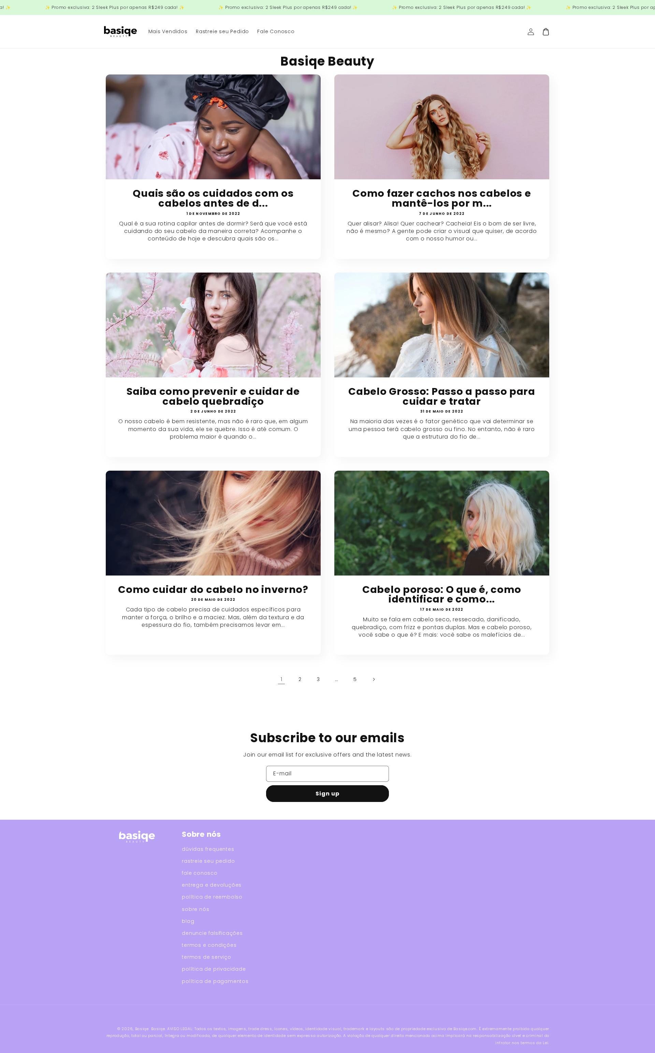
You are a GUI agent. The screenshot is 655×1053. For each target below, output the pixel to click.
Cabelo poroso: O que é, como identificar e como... (441, 595)
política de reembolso (212, 896)
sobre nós (195, 909)
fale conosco (200, 873)
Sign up (327, 794)
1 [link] (281, 679)
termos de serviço (206, 957)
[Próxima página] (373, 679)
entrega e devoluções (212, 885)
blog (188, 921)
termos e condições (209, 945)
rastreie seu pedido (208, 861)
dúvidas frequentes (208, 849)
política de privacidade (214, 969)
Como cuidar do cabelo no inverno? (213, 590)
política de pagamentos (215, 981)
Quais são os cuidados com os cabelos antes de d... (213, 198)
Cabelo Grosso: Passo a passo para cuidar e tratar (441, 396)
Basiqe (142, 1028)
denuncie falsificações (212, 933)
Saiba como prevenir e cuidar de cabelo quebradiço (213, 396)
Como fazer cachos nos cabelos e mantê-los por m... (441, 198)
